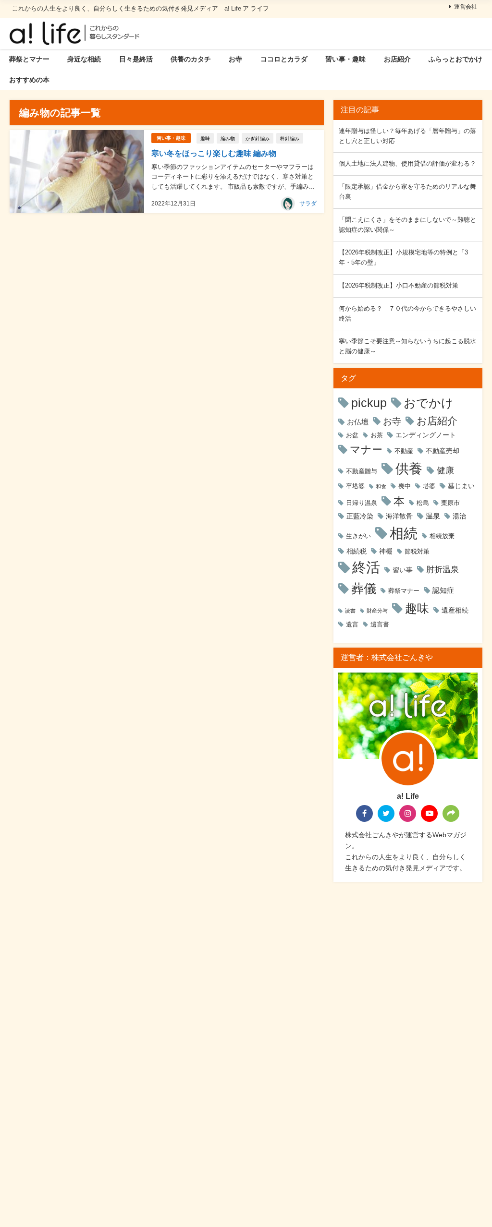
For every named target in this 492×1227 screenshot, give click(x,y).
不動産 (403, 451)
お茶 (376, 435)
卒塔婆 (355, 486)
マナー (366, 449)
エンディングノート (425, 435)
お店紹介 (397, 59)
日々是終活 (136, 59)
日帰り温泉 (361, 503)
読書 (350, 611)
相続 (404, 533)
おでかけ (429, 403)
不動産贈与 (361, 471)
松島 (423, 503)
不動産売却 (442, 450)
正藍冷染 (359, 516)
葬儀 (363, 588)
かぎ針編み (258, 138)
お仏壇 (358, 421)
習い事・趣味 (345, 59)
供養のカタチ (191, 59)
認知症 (443, 590)
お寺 (235, 59)
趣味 (205, 138)
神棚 (386, 551)
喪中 (404, 486)
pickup (369, 403)
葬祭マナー (403, 591)
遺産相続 (455, 610)
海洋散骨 (399, 516)
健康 (445, 470)
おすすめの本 (29, 79)
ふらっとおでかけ (455, 59)
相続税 (356, 551)
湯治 (459, 516)
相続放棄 (442, 536)
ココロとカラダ (284, 59)
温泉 (433, 515)
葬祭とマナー (29, 59)
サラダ (308, 203)
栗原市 (450, 503)
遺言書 (379, 624)
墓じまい (461, 485)
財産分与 (377, 611)
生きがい (358, 536)
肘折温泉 (442, 569)
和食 (381, 486)
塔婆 (429, 486)
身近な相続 (84, 59)
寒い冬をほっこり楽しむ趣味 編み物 (213, 153)
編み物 (228, 138)
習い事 (403, 569)
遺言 (352, 624)
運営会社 (465, 7)
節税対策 (417, 551)
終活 (366, 567)
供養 (408, 468)
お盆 (352, 435)
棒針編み (289, 138)
